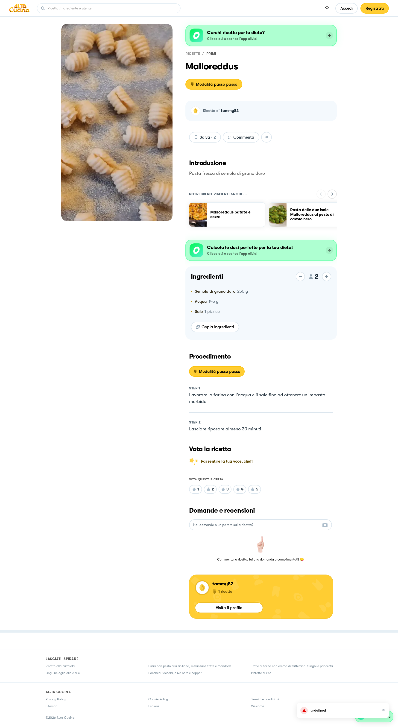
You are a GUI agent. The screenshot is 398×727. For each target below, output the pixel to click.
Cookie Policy (158, 699)
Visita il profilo (229, 607)
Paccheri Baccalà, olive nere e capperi (175, 673)
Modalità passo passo (216, 84)
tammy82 (230, 110)
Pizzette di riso (261, 673)
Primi (211, 54)
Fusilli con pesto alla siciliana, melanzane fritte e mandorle (189, 666)
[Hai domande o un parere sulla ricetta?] (256, 525)
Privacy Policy (56, 699)
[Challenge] (327, 8)
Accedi (346, 8)
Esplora (153, 706)
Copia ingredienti (218, 327)
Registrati (375, 8)
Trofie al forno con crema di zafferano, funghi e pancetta (292, 666)
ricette (192, 54)
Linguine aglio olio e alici (63, 673)
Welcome (257, 706)
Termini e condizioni (265, 699)
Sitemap (51, 706)
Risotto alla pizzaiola (60, 666)
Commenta (243, 137)
